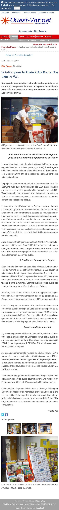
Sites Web (40, 501)
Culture (42, 41)
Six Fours (14, 37)
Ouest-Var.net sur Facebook (32, 508)
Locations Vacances (46, 13)
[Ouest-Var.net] (26, 20)
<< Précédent (17, 55)
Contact (13, 39)
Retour (8, 55)
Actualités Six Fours (32, 31)
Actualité (48, 44)
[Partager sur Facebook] (6, 414)
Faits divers (5, 43)
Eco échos (32, 41)
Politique (21, 41)
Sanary (22, 37)
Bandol (48, 37)
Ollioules (39, 37)
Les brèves (17, 43)
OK (17, 8)
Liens (32, 501)
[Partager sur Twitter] (3, 414)
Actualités (5, 13)
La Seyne (31, 37)
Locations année (29, 13)
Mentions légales (21, 501)
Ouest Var (5, 37)
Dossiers (28, 43)
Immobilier (16, 13)
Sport (50, 41)
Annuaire (4, 39)
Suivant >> (28, 55)
